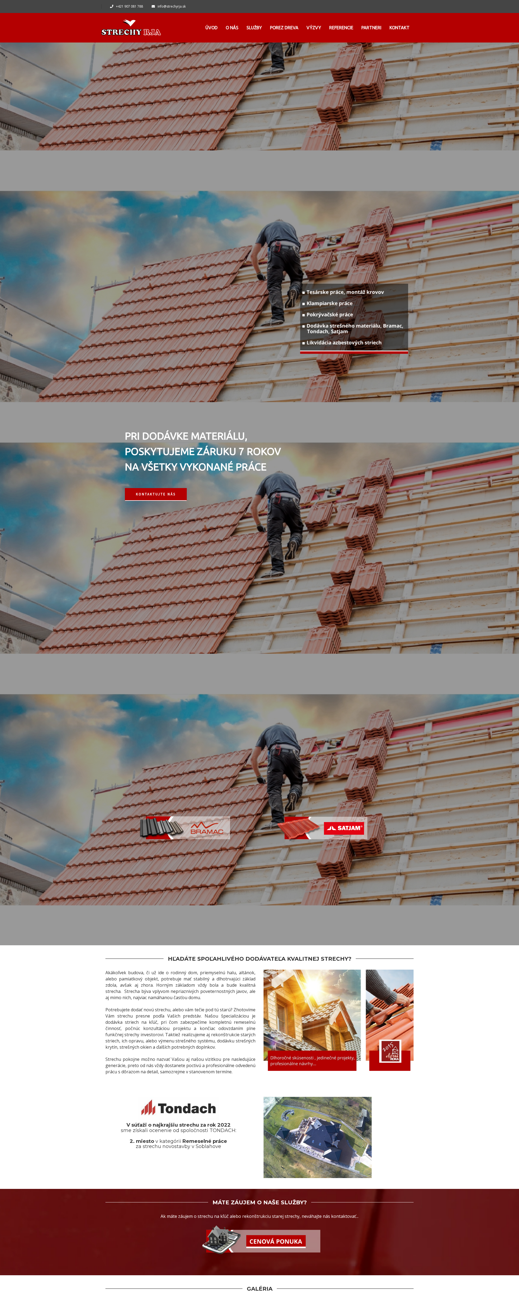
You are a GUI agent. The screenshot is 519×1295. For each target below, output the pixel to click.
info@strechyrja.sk (172, 6)
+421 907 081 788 (129, 6)
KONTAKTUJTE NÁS (156, 494)
